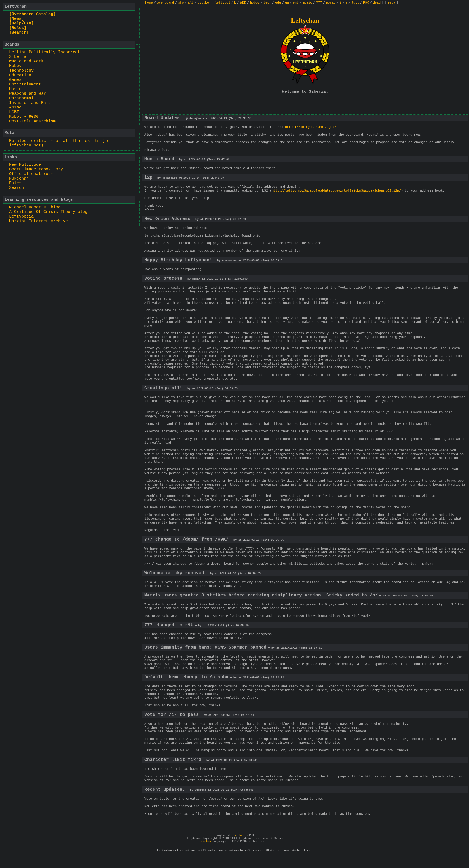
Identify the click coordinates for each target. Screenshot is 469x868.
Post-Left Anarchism (32, 121)
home (149, 3)
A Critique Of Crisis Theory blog (48, 212)
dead (377, 3)
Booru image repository (36, 169)
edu (278, 3)
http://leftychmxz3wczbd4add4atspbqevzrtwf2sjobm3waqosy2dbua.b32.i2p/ (336, 191)
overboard (165, 3)
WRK (243, 3)
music (307, 3)
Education (20, 75)
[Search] (19, 32)
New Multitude (25, 164)
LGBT (14, 112)
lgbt (355, 3)
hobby (254, 3)
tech (267, 3)
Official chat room (31, 174)
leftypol (222, 3)
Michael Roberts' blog (35, 207)
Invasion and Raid (30, 103)
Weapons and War (27, 93)
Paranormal (21, 98)
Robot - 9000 (24, 116)
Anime (15, 107)
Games (15, 80)
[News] (16, 19)
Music (15, 89)
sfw (181, 3)
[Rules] (17, 28)
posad (330, 3)
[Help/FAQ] (21, 23)
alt (191, 3)
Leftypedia (21, 216)
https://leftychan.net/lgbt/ (310, 127)
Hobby (15, 66)
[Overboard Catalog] (32, 14)
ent (296, 3)
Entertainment (25, 84)
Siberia (17, 57)
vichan (239, 835)
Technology (21, 70)
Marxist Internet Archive (38, 221)
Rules (15, 183)
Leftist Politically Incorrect (44, 52)
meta (391, 3)
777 (319, 3)
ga (287, 3)
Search (16, 188)
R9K (366, 3)
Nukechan (19, 178)
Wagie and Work (26, 61)
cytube (203, 3)
